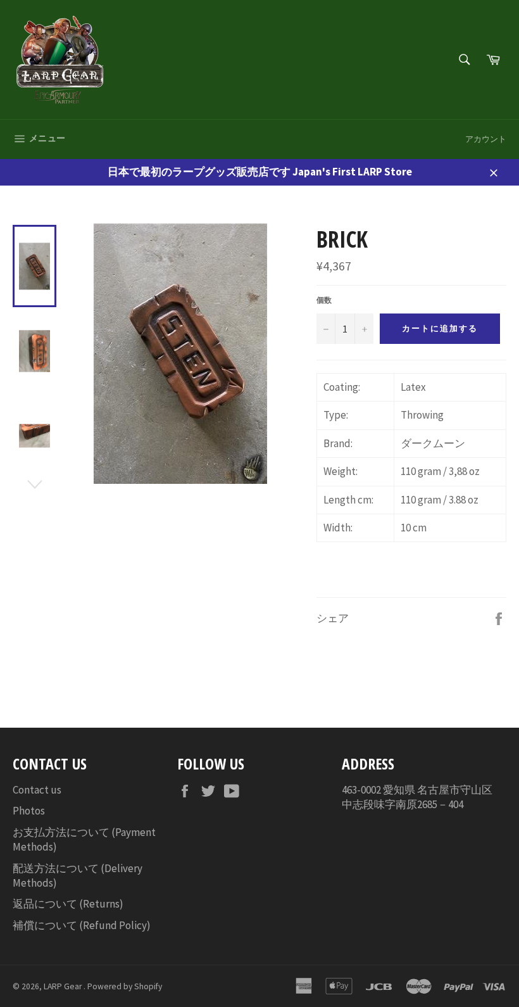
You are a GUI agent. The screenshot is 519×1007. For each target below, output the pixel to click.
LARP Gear (64, 986)
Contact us (37, 790)
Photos (29, 811)
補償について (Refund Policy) (82, 925)
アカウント (485, 139)
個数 (324, 300)
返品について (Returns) (68, 904)
